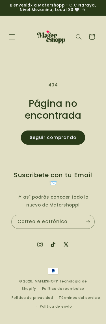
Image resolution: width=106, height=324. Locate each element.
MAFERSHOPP (46, 281)
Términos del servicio (79, 297)
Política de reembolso (63, 288)
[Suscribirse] (87, 222)
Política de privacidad (32, 297)
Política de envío (56, 306)
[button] (11, 36)
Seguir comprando (53, 137)
